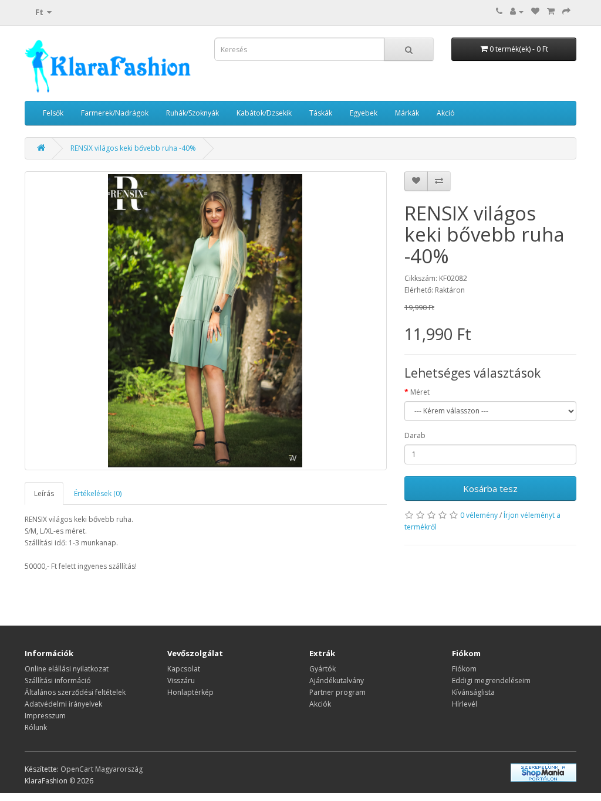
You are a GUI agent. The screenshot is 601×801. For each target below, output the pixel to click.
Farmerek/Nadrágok (114, 113)
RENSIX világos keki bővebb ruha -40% (133, 148)
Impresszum (45, 716)
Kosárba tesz (490, 488)
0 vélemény (479, 515)
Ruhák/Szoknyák (192, 113)
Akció (446, 113)
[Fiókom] (517, 11)
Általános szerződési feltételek (75, 692)
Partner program (337, 692)
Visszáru (181, 680)
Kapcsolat (183, 669)
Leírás (44, 493)
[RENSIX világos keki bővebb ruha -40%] (206, 320)
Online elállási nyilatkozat (67, 669)
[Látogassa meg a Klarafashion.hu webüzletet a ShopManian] (543, 772)
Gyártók (322, 669)
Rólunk (36, 727)
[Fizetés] (566, 11)
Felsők (53, 113)
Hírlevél (464, 704)
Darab (415, 435)
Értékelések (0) (97, 493)
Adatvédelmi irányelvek (63, 704)
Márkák (407, 113)
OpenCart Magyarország (101, 769)
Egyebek (363, 113)
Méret (420, 392)
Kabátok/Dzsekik (264, 113)
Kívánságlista (473, 692)
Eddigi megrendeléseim (491, 680)
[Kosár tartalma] (551, 11)
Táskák (320, 113)
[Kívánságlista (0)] (535, 11)
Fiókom (464, 669)
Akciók (320, 704)
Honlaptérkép (190, 692)
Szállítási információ (58, 680)
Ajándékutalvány (336, 680)
